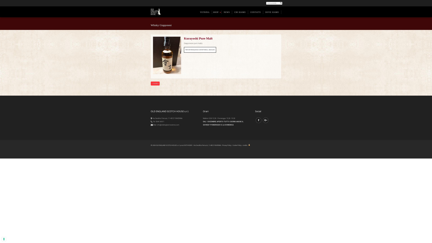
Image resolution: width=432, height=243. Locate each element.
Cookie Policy (237, 145)
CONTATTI (255, 12)
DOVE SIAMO (272, 12)
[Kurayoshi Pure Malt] (167, 38)
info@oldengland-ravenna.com (168, 125)
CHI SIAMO (240, 12)
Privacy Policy (226, 145)
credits (245, 145)
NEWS (227, 12)
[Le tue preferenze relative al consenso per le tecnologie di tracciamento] (4, 239)
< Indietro (155, 83)
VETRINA (205, 12)
